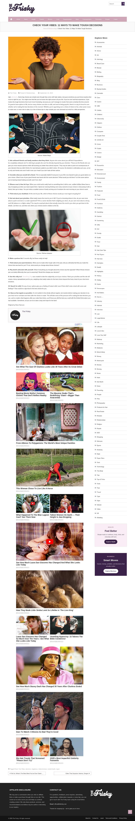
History (99, 275)
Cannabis (100, 93)
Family (99, 182)
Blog (98, 80)
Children (99, 114)
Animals (99, 46)
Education (100, 169)
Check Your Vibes (20, 769)
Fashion (99, 186)
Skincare (99, 441)
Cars (98, 97)
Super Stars (100, 458)
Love (57, 19)
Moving (99, 369)
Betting (99, 72)
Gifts (98, 225)
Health (34, 19)
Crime (99, 144)
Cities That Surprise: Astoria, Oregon (77, 773)
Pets (98, 399)
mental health (51, 769)
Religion (99, 424)
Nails (98, 377)
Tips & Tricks (101, 479)
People (99, 394)
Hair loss (99, 259)
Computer (100, 131)
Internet (99, 305)
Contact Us (95, 818)
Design (99, 157)
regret (57, 769)
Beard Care (100, 63)
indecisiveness (42, 769)
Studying (99, 449)
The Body (100, 471)
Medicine (100, 348)
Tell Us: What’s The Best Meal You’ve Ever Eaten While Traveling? (28, 773)
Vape (98, 500)
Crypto (99, 148)
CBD (98, 106)
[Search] (123, 4)
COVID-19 (100, 140)
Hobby (99, 280)
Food (98, 195)
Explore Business (110, 571)
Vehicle (99, 505)
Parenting (98, 19)
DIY (98, 161)
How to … (100, 297)
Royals (107, 19)
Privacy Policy (123, 818)
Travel (115, 19)
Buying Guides (101, 89)
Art (98, 55)
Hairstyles (100, 263)
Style (77, 19)
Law (98, 314)
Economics (100, 165)
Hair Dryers (100, 254)
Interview (100, 309)
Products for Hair (102, 407)
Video (99, 509)
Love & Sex (100, 331)
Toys (98, 488)
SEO (98, 432)
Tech (98, 462)
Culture (99, 152)
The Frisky (13, 93)
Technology (100, 466)
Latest (102, 818)
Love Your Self (101, 335)
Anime (99, 51)
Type (98, 496)
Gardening (100, 220)
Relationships (67, 19)
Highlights (100, 271)
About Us (87, 818)
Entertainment (87, 19)
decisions (14, 97)
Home (18, 19)
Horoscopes (100, 288)
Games (99, 216)
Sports (99, 445)
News (26, 19)
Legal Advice (101, 318)
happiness (35, 769)
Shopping (100, 437)
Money (99, 356)
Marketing (100, 343)
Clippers (99, 123)
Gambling (100, 212)
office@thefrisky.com (60, 804)
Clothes (99, 127)
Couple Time (101, 135)
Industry (99, 301)
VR (98, 513)
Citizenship (100, 118)
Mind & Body (101, 352)
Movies (50, 19)
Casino (99, 102)
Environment (101, 178)
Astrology (100, 59)
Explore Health (110, 542)
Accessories (100, 42)
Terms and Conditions (111, 818)
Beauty (99, 68)
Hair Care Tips (101, 250)
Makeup (99, 339)
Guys (98, 242)
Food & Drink (101, 199)
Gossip (99, 233)
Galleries (99, 208)
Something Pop (27, 276)
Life (98, 322)
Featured (100, 191)
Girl (98, 229)
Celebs (42, 19)
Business (100, 85)
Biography (100, 76)
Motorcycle (100, 360)
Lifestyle (99, 326)
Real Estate (100, 411)
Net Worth (100, 382)
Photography (101, 403)
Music (99, 373)
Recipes (99, 416)
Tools (98, 483)
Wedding (99, 517)
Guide (99, 237)
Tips (98, 475)
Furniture (100, 203)
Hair (98, 246)
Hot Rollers (100, 292)
